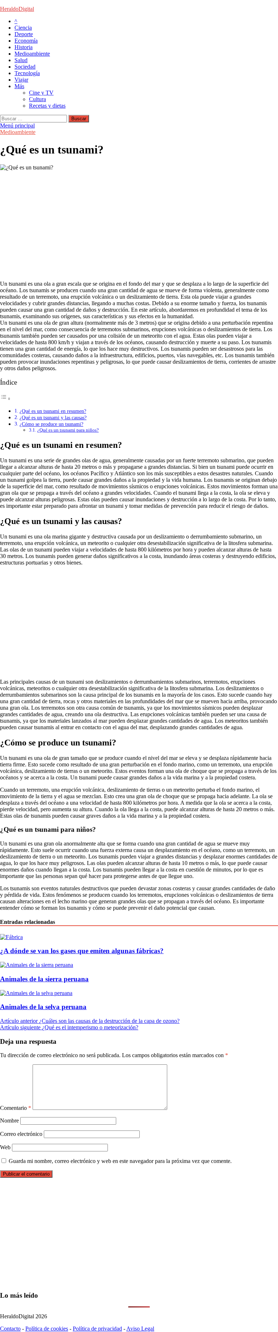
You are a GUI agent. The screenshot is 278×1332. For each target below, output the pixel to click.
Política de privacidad (97, 1328)
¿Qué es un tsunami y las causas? (53, 417)
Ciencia (23, 28)
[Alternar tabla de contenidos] (5, 398)
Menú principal (17, 125)
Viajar (21, 80)
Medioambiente (32, 54)
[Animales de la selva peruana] (36, 993)
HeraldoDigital (17, 9)
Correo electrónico (21, 1134)
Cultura (37, 99)
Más (19, 86)
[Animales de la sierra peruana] (36, 965)
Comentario (15, 1108)
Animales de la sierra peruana (44, 979)
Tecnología (27, 73)
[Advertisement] (139, 224)
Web (5, 1147)
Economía (26, 41)
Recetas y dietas (47, 106)
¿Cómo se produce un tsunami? (51, 424)
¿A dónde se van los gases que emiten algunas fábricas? (82, 951)
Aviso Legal (140, 1328)
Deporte (23, 34)
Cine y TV (41, 93)
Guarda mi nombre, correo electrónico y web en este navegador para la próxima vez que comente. (120, 1161)
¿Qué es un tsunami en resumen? (53, 411)
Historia (23, 47)
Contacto (10, 1328)
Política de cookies (46, 1328)
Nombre (9, 1120)
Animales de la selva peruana (43, 1007)
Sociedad (24, 67)
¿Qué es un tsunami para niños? (68, 430)
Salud (21, 60)
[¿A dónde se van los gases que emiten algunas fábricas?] (11, 937)
